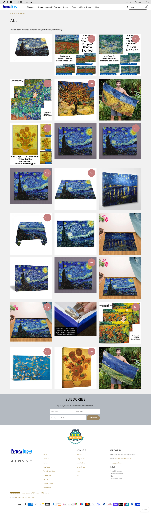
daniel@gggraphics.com (116, 463)
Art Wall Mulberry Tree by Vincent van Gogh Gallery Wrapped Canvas (75, 99)
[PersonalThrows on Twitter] (4, 2)
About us (46, 459)
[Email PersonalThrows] (21, 2)
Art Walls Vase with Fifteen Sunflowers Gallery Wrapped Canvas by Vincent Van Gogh (75, 368)
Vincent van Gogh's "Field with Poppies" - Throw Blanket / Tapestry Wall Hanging (75, 55)
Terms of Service (48, 483)
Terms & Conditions (49, 471)
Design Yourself (45, 7)
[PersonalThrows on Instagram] (18, 2)
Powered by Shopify (30, 497)
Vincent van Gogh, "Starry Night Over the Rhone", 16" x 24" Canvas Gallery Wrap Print (120, 189)
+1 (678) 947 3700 (30, 2)
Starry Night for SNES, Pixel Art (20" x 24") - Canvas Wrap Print (75, 141)
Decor (89, 7)
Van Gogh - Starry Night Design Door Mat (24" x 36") (120, 278)
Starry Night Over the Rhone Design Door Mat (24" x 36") (120, 234)
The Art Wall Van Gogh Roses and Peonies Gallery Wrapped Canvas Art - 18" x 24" (75, 319)
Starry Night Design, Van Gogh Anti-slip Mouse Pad (31, 48)
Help (97, 7)
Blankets (31, 7)
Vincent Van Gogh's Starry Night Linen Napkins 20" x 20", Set (75, 189)
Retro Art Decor (61, 7)
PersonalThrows (19, 497)
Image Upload (47, 475)
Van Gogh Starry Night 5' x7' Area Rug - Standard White (75, 234)
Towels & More (78, 7)
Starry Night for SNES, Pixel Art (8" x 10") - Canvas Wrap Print (75, 275)
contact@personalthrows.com (122, 459)
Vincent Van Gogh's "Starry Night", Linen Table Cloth (31, 234)
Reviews (45, 463)
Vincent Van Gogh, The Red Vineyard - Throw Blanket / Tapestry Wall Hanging (120, 323)
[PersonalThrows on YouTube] (11, 2)
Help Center (46, 467)
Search (45, 455)
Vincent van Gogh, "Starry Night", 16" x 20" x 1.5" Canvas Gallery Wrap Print (31, 278)
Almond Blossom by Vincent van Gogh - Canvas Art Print (31, 368)
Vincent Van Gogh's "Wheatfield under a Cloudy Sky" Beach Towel (120, 368)
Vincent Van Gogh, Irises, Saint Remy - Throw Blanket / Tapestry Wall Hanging (31, 99)
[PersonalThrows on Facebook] (7, 2)
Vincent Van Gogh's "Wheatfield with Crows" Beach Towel (120, 99)
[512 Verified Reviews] (75, 445)
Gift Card (46, 479)
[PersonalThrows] (13, 6)
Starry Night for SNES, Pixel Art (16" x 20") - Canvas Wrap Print (120, 141)
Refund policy (47, 488)
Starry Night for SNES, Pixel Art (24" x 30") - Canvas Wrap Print (31, 186)
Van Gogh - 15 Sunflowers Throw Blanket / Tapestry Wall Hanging (31, 144)
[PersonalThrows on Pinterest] (14, 2)
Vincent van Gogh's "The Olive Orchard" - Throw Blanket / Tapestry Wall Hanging (120, 55)
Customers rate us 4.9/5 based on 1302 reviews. (35, 493)
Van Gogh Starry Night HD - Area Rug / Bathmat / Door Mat (31, 322)
